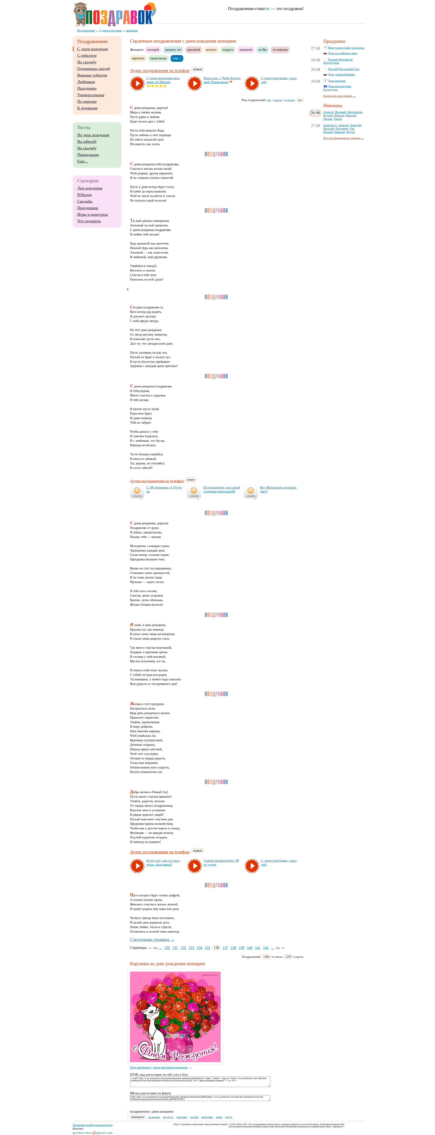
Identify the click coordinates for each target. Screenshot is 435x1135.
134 (199, 948)
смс (269, 100)
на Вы (263, 49)
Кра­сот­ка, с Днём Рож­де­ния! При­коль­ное (222, 80)
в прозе (277, 100)
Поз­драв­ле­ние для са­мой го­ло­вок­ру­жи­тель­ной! (221, 489)
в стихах (289, 100)
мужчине (154, 1117)
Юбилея (84, 194)
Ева (352, 128)
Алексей (328, 112)
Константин (354, 112)
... (160, 948)
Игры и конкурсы (92, 214)
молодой (153, 49)
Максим (339, 115)
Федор (350, 132)
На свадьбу (87, 62)
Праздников (87, 208)
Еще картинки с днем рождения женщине (159, 1067)
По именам (87, 101)
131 (175, 948)
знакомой (245, 49)
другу (228, 1117)
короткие (138, 58)
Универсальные (90, 95)
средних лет (173, 49)
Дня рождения (89, 188)
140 (249, 948)
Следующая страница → (152, 939)
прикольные (158, 58)
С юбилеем (87, 55)
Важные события (92, 75)
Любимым (86, 81)
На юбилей (87, 141)
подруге (227, 49)
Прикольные (88, 154)
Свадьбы (84, 201)
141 (257, 948)
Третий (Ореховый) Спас (344, 69)
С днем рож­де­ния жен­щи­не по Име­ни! (163, 80)
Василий (340, 112)
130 (167, 948)
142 (265, 948)
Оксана (327, 118)
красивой (193, 49)
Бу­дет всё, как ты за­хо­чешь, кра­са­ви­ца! (163, 862)
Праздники (87, 88)
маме (219, 1117)
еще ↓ (177, 58)
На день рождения (93, 135)
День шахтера (337, 80)
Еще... (82, 161)
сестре (194, 1117)
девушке (181, 1117)
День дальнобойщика (341, 74)
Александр (330, 125)
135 (207, 948)
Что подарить (89, 221)
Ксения (328, 115)
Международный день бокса (346, 47)
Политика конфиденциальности (93, 1125)
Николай (351, 115)
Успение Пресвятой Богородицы (338, 61)
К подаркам (87, 108)
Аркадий (355, 125)
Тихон (338, 118)
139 (241, 948)
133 (191, 948)
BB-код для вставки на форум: (151, 1093)
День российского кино (343, 53)
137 (225, 948)
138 (233, 948)
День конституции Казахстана (337, 88)
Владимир (342, 128)
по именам (280, 49)
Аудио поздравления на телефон (159, 70)
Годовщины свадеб (93, 68)
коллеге (211, 49)
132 (183, 948)
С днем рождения (92, 49)
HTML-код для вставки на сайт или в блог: (159, 1074)
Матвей (328, 132)
